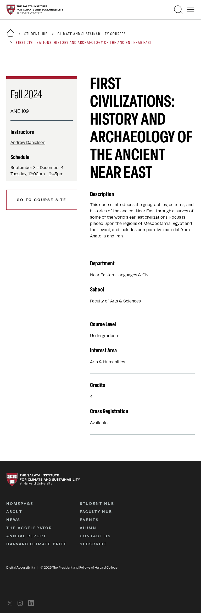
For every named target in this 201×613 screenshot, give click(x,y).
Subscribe (93, 544)
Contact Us (95, 536)
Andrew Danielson (27, 142)
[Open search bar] (178, 9)
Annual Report (26, 536)
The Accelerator (29, 528)
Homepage (19, 503)
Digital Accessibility (20, 567)
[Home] (10, 36)
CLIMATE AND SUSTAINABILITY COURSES (92, 34)
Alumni (89, 528)
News (13, 520)
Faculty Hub (96, 512)
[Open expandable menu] (190, 9)
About (14, 512)
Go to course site (41, 200)
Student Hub (36, 34)
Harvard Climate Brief (36, 544)
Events (89, 520)
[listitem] (11, 603)
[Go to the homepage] (35, 9)
